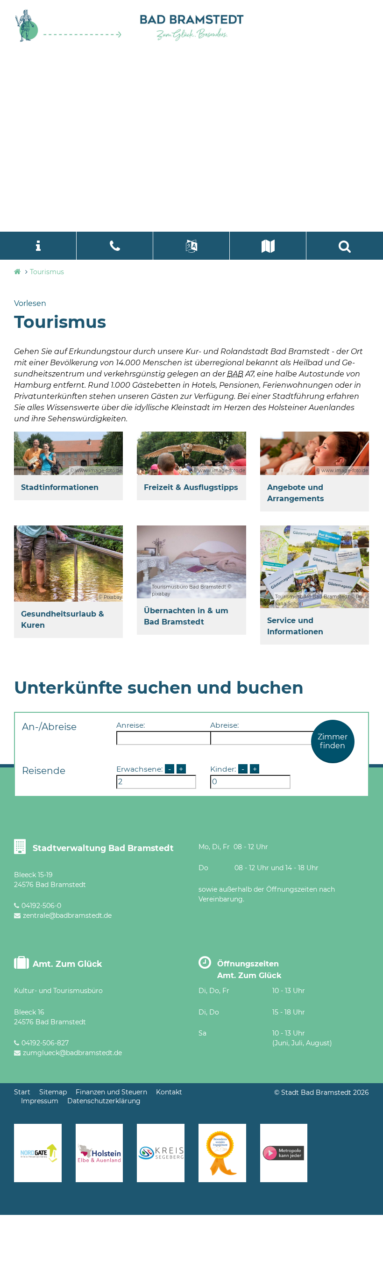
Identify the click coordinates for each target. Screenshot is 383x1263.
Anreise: (130, 725)
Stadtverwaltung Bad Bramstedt (103, 848)
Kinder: (223, 769)
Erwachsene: (139, 769)
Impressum (39, 1101)
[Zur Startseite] (68, 39)
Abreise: (224, 725)
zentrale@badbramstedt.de (67, 915)
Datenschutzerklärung (104, 1101)
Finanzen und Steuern (111, 1092)
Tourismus (47, 272)
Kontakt (169, 1092)
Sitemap (53, 1092)
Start (22, 1092)
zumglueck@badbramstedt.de (72, 1053)
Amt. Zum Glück (67, 964)
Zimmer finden (333, 741)
